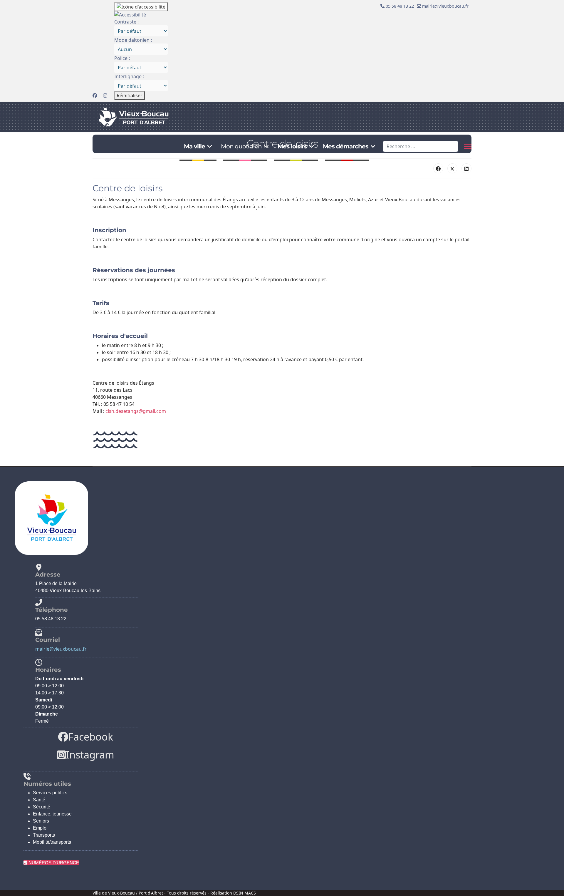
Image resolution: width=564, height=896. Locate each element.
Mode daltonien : (133, 40)
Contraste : (126, 22)
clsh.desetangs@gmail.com (135, 411)
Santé (39, 799)
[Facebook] (95, 95)
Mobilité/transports (52, 842)
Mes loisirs (292, 146)
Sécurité (41, 806)
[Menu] (467, 146)
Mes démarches (345, 146)
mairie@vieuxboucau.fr (445, 6)
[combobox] (420, 146)
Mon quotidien (241, 146)
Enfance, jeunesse (52, 813)
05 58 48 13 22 (400, 6)
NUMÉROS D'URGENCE (53, 862)
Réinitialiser (129, 95)
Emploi (40, 827)
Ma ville (194, 146)
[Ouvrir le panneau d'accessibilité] (141, 6)
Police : (122, 58)
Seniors (41, 820)
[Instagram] (105, 95)
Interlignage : (129, 76)
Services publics (50, 792)
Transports (44, 835)
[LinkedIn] (466, 168)
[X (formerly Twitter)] (452, 168)
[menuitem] (141, 30)
